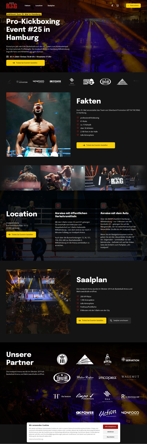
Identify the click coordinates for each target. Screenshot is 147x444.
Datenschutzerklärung (36, 439)
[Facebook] (113, 5)
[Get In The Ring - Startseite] (11, 6)
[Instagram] (118, 5)
